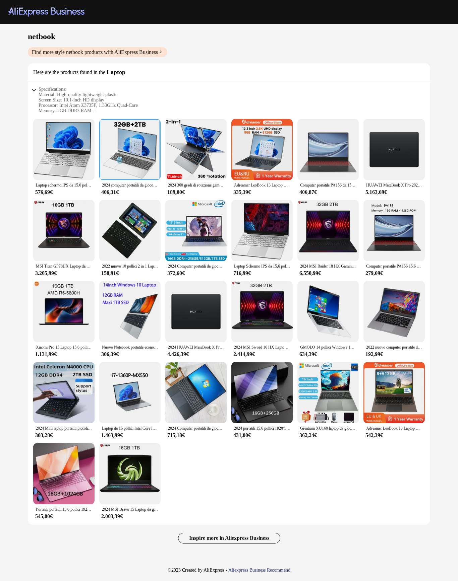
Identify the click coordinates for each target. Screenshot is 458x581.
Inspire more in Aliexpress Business (229, 538)
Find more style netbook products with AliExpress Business (95, 52)
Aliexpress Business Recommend (259, 570)
